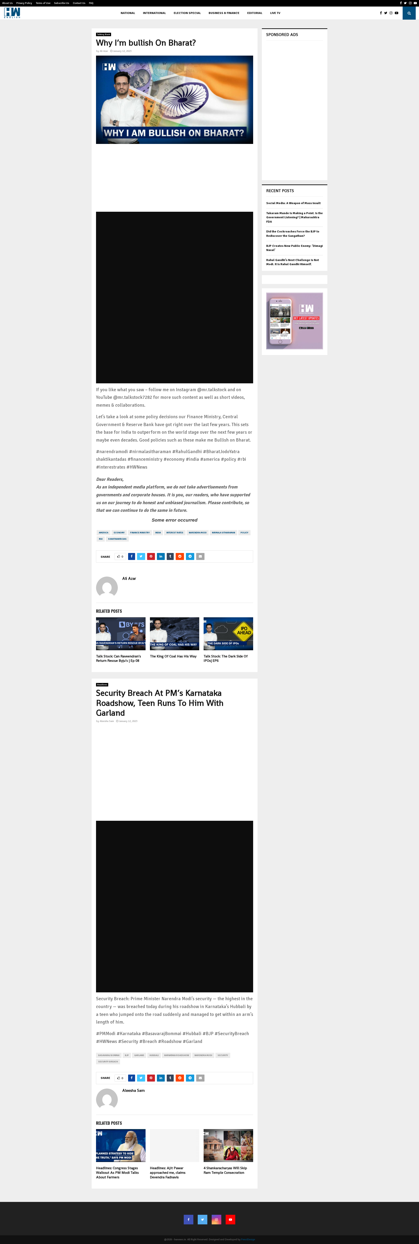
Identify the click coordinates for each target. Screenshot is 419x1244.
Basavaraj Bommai (108, 1055)
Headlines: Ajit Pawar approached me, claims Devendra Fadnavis (167, 1172)
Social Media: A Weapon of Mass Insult (293, 203)
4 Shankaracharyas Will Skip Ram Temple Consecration (225, 1170)
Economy (119, 532)
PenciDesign (248, 1239)
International (154, 13)
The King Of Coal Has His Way (173, 656)
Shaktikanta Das (117, 539)
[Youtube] (397, 13)
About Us (7, 3)
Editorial (254, 13)
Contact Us (79, 3)
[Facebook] (382, 13)
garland (139, 1055)
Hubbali (154, 1055)
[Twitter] (387, 13)
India (158, 532)
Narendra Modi (197, 532)
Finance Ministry (140, 532)
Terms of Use (43, 3)
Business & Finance (224, 13)
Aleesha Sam (107, 721)
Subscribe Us (61, 3)
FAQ (91, 3)
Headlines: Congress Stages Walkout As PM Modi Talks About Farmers (117, 1172)
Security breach (108, 1061)
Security (223, 1055)
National (128, 13)
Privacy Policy (24, 3)
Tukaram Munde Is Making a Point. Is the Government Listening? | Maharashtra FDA (294, 217)
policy (244, 532)
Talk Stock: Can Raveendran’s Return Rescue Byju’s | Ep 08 (118, 658)
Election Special (187, 13)
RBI (101, 539)
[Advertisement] (174, 181)
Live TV (275, 13)
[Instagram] (392, 13)
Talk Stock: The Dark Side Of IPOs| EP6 (226, 658)
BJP (127, 1055)
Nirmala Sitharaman (223, 532)
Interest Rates (174, 532)
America (103, 532)
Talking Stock (103, 34)
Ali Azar (104, 51)
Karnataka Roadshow (176, 1055)
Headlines (102, 684)
